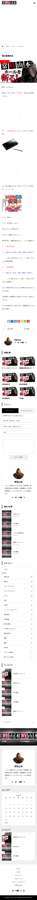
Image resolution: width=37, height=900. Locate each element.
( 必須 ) (11, 420)
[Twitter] (18, 342)
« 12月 (6, 823)
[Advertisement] (18, 25)
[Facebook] (15, 342)
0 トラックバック (27, 410)
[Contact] (26, 342)
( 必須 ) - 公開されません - (12, 426)
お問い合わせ (18, 885)
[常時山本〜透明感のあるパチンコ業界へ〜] (9, 3)
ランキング (18, 875)
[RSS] (24, 891)
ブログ (4, 61)
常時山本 (18, 482)
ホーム (18, 869)
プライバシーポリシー (18, 882)
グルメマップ (18, 878)
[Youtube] (22, 342)
